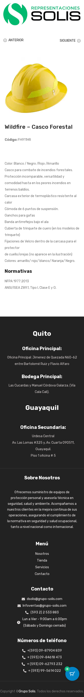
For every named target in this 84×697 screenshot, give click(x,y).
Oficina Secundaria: (43, 427)
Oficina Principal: (42, 348)
